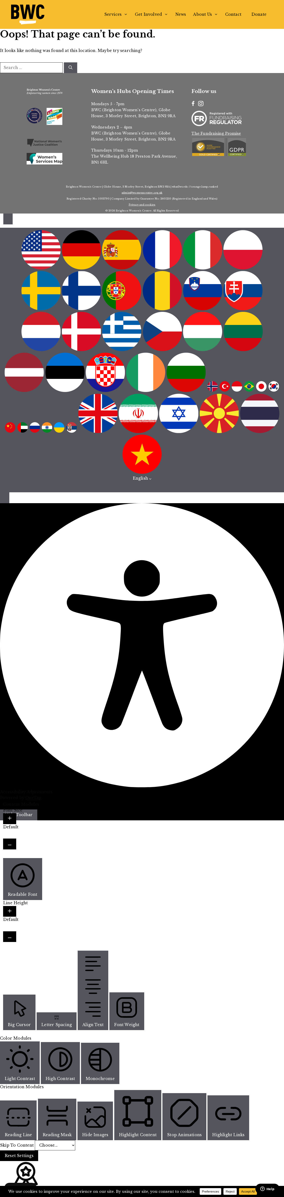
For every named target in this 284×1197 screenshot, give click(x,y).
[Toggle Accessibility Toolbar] (8, 219)
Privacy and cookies (142, 204)
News (180, 14)
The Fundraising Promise (216, 133)
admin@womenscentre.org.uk (142, 192)
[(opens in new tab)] (44, 146)
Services (113, 14)
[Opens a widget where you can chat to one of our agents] (267, 1189)
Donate (258, 14)
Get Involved (148, 14)
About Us (202, 14)
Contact (233, 14)
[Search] (70, 67)
